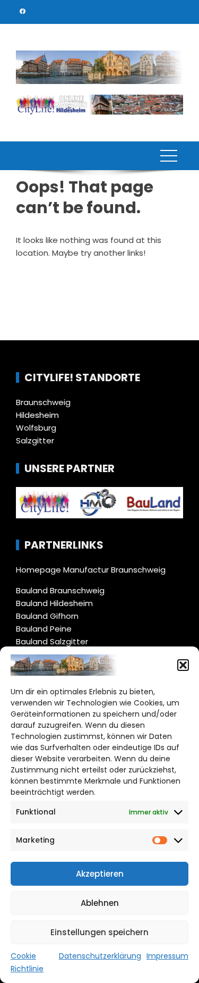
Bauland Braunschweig (60, 590)
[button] (183, 665)
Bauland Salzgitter (52, 641)
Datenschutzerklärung (100, 956)
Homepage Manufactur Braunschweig (91, 569)
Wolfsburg (36, 427)
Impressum (167, 956)
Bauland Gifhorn (47, 615)
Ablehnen (100, 903)
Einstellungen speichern (99, 932)
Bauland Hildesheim (54, 603)
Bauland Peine (44, 628)
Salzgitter (35, 440)
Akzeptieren (100, 873)
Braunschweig (43, 402)
